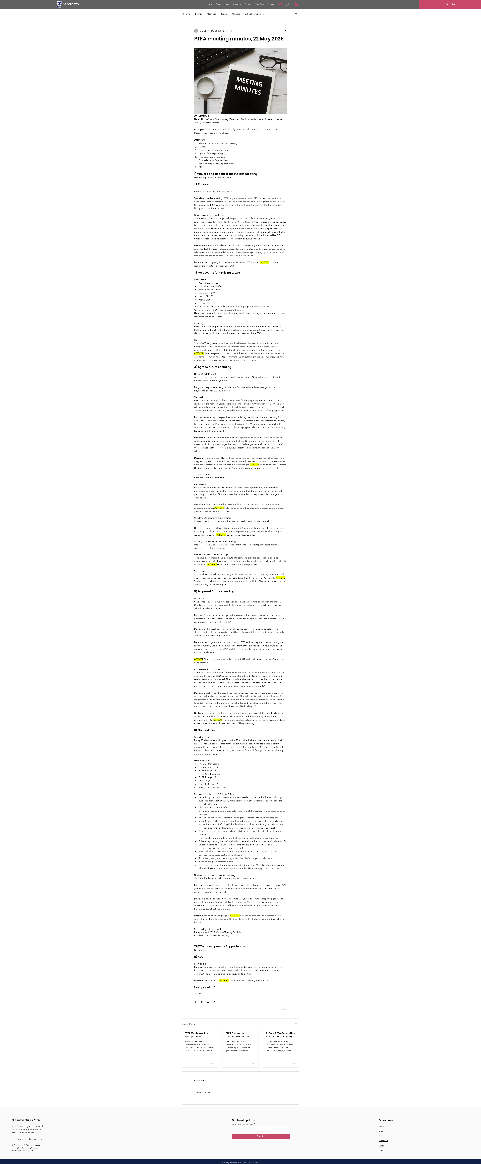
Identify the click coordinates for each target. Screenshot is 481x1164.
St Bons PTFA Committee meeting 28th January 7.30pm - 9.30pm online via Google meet (280, 1034)
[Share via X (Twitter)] (201, 1002)
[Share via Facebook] (195, 1002)
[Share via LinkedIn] (207, 1002)
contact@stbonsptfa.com (30, 1140)
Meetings (211, 13)
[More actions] (285, 30)
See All (296, 1023)
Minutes (236, 13)
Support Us (383, 1142)
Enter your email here (242, 1126)
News (224, 13)
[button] (296, 4)
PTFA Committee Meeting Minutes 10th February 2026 (237, 1034)
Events (198, 13)
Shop (381, 1132)
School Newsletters (254, 13)
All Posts (186, 13)
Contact (382, 1152)
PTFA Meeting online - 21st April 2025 (197, 1034)
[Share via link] (214, 1002)
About (381, 1147)
